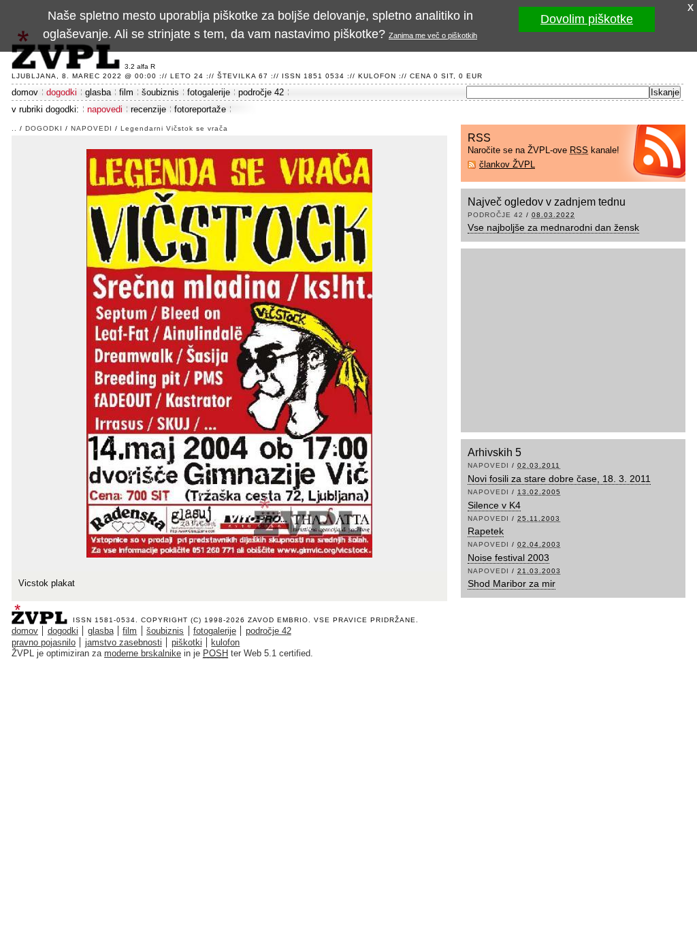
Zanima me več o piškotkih (433, 35)
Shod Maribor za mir (511, 583)
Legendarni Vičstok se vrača (174, 128)
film (126, 92)
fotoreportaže (200, 109)
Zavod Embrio (278, 620)
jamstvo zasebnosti (123, 642)
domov (25, 92)
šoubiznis (160, 92)
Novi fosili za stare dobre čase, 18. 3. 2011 (559, 478)
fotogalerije (208, 92)
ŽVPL (42, 610)
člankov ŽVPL (507, 164)
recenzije (148, 109)
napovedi (105, 109)
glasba (98, 92)
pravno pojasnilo (44, 642)
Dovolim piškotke (586, 19)
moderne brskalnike (142, 653)
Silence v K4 (494, 505)
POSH (215, 653)
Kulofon (377, 76)
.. (14, 128)
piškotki (187, 642)
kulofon (225, 642)
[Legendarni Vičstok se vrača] (229, 352)
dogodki (61, 92)
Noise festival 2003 (508, 557)
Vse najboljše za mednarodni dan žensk (553, 227)
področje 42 (261, 92)
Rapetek (486, 531)
